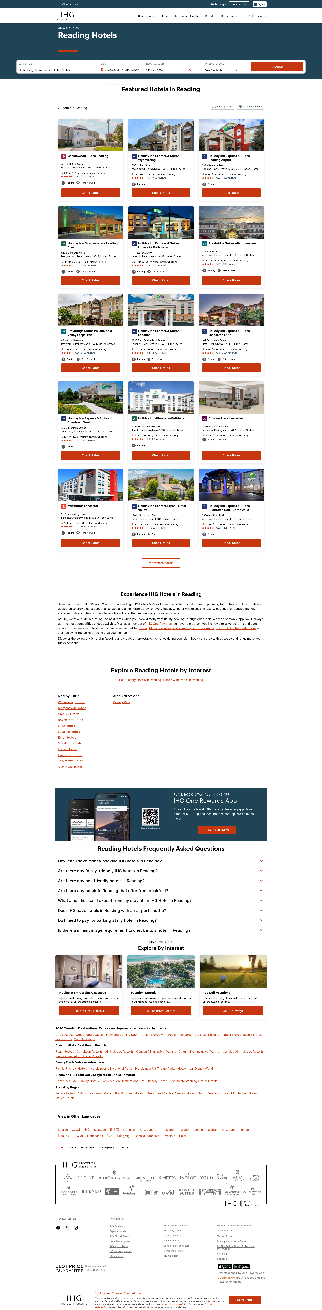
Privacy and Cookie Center (232, 1241)
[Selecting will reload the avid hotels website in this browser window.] (168, 1191)
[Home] (62, 1147)
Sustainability (171, 1240)
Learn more (226, 1277)
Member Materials (173, 1250)
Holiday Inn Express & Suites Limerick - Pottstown (158, 245)
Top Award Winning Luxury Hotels (193, 1081)
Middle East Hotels (244, 1093)
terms (211, 1300)
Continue (245, 1299)
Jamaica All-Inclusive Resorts (243, 1051)
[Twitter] (67, 1227)
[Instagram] (76, 1227)
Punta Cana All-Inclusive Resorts (79, 1056)
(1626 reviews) (229, 353)
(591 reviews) (158, 439)
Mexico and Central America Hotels (171, 1093)
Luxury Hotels (89, 1081)
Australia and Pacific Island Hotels (120, 1093)
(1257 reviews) (158, 265)
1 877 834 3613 (95, 1269)
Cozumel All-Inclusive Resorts (199, 1051)
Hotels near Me (66, 1081)
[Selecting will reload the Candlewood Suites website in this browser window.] (252, 1191)
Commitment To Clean (176, 1245)
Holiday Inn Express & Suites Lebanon (158, 332)
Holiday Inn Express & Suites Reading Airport (229, 157)
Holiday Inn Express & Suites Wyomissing (158, 157)
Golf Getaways (84, 1039)
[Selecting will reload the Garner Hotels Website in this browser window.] (151, 1191)
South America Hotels (213, 1093)
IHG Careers (116, 1226)
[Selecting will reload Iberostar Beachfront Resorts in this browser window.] (69, 1191)
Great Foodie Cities (89, 1034)
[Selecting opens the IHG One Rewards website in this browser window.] (241, 1203)
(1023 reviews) (229, 178)
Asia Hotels (86, 1093)
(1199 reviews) (88, 353)
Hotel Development (120, 1241)
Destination (25, 64)
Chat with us (70, 4)
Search (277, 66)
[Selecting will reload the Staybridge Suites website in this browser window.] (210, 1191)
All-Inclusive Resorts (119, 1051)
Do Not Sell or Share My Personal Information (236, 1247)
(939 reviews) (229, 264)
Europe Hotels (65, 1093)
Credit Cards (229, 16)
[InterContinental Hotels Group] (67, 16)
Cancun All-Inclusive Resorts (156, 1051)
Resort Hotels (252, 1034)
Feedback (222, 1258)
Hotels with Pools (163, 1034)
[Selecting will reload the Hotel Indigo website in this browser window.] (188, 1177)
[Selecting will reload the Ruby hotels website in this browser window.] (222, 1177)
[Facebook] (58, 1227)
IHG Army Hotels (172, 1230)
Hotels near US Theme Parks (155, 1068)
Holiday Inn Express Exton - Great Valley (162, 507)
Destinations (146, 16)
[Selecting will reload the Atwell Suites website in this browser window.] (186, 1191)
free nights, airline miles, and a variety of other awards (176, 628)
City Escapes (64, 1034)
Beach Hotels (64, 1051)
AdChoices (223, 1230)
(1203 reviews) (159, 353)
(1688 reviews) (88, 265)
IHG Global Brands (120, 1236)
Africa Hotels (65, 1098)
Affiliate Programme (121, 1251)
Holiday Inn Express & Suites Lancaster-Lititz (229, 332)
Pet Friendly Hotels (154, 1081)
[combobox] (58, 70)
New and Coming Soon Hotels (127, 1034)
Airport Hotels (231, 1034)
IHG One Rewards (159, 623)
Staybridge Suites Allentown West (233, 243)
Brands (209, 16)
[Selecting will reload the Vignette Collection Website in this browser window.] (145, 1177)
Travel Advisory (172, 1235)
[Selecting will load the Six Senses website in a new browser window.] (67, 1177)
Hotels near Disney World (195, 1068)
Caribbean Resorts (90, 1051)
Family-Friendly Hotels (71, 1068)
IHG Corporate (171, 1255)
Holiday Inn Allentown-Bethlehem (162, 418)
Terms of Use (224, 1236)
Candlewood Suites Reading (88, 155)
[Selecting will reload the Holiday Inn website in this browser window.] (131, 1191)
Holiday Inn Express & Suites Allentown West (88, 420)
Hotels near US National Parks (111, 1068)
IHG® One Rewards (255, 16)
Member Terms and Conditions (234, 1225)
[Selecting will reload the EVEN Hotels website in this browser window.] (91, 1191)
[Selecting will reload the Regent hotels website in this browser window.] (86, 1177)
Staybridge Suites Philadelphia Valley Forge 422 (90, 332)
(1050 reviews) (88, 176)
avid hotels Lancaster (83, 505)
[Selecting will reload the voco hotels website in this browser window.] (206, 1177)
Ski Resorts (211, 1034)
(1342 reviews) (88, 440)
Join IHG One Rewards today (236, 628)
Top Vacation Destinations (119, 1081)
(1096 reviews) (159, 178)
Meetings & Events (187, 16)
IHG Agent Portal (119, 1246)
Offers (164, 16)
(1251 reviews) (158, 528)
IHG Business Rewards (175, 1225)
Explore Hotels (118, 1231)
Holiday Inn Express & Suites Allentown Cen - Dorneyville (229, 507)
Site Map (222, 1253)
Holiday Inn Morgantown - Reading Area (93, 245)
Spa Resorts (63, 1039)
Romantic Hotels (190, 1034)
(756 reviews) (88, 526)
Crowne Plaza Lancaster (225, 418)
